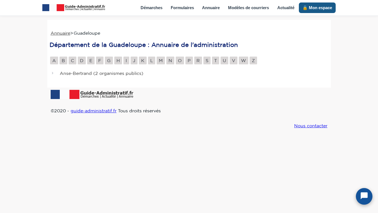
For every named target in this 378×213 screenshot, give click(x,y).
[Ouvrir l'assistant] (364, 196)
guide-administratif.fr (93, 110)
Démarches (151, 7)
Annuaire (211, 7)
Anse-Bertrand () (101, 73)
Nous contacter (310, 125)
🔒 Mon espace (317, 7)
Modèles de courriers (248, 7)
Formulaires (182, 7)
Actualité (285, 7)
